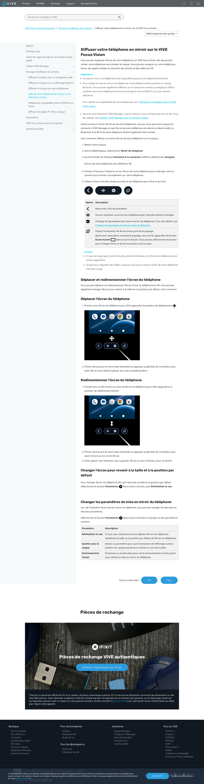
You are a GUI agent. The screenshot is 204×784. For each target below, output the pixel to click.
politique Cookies (22, 778)
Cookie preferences (181, 776)
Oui (149, 580)
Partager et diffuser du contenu (75, 28)
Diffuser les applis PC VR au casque (46, 111)
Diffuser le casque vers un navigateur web (50, 77)
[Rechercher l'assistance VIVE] (118, 17)
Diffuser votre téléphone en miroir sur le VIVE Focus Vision (49, 95)
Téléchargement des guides (161, 33)
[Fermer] (184, 3)
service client (119, 701)
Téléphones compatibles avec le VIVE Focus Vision (50, 104)
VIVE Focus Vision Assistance (40, 28)
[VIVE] (9, 3)
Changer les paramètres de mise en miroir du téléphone (122, 225)
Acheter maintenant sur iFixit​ (102, 667)
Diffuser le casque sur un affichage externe (50, 82)
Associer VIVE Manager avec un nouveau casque (124, 118)
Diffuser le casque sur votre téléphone (48, 88)
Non (169, 580)
